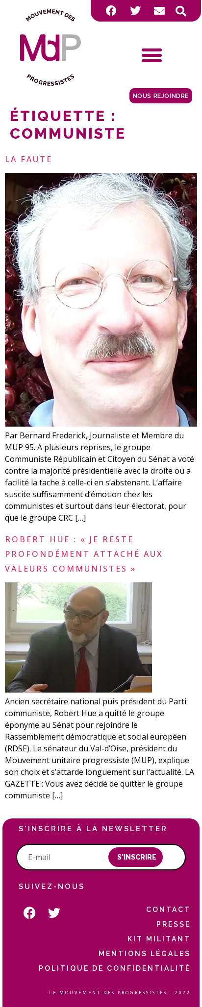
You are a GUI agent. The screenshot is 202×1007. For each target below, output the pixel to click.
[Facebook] (111, 11)
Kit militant (159, 939)
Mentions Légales (145, 954)
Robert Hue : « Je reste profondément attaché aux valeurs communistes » (84, 554)
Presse (173, 924)
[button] (181, 11)
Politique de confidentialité (115, 968)
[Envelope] (159, 11)
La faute (28, 159)
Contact (168, 909)
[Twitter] (135, 11)
